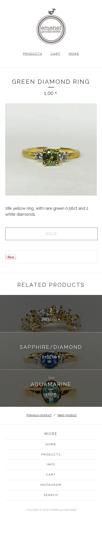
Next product (67, 415)
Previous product (38, 415)
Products (32, 53)
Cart (55, 53)
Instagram (51, 485)
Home (51, 444)
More (74, 53)
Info (51, 464)
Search (51, 495)
